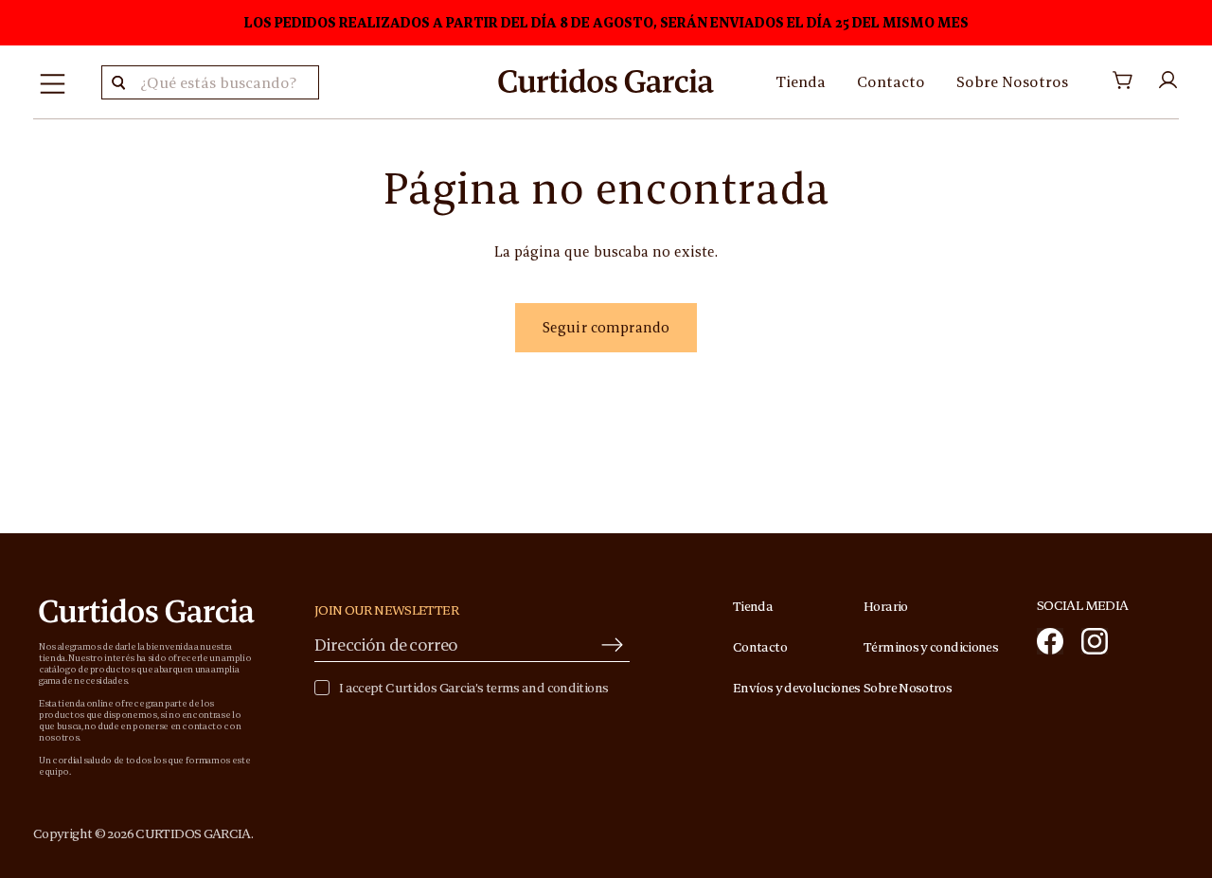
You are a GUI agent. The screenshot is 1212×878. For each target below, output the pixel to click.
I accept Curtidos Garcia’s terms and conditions (473, 688)
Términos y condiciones (931, 646)
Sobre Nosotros (1012, 81)
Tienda (800, 81)
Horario (886, 606)
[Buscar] (118, 82)
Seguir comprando (606, 327)
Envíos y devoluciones (797, 687)
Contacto (891, 81)
